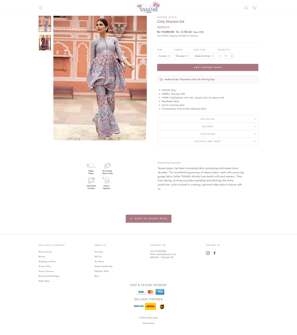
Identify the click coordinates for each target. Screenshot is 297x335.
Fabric (178, 50)
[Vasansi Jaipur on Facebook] (214, 253)
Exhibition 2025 (102, 271)
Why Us (98, 256)
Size (160, 50)
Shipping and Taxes (208, 141)
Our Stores (99, 261)
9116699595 (160, 251)
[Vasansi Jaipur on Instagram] (208, 253)
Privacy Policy (45, 266)
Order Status (44, 280)
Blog (97, 276)
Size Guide (208, 119)
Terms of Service (46, 271)
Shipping (173, 35)
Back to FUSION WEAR (150, 218)
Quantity (224, 50)
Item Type (199, 50)
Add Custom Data (208, 67)
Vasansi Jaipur (167, 17)
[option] (100, 78)
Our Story (99, 251)
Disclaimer (207, 134)
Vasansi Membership (104, 266)
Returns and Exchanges (49, 276)
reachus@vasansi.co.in (166, 254)
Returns (207, 126)
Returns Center (45, 251)
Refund (42, 256)
